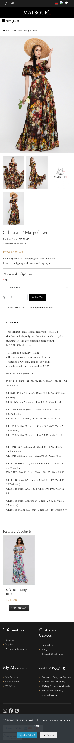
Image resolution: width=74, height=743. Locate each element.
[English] (61, 3)
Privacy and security (16, 649)
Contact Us (47, 645)
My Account (12, 677)
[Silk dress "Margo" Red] (37, 94)
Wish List (10, 686)
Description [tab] (12, 322)
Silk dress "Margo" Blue (18, 592)
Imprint (9, 644)
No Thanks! (48, 735)
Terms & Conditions (52, 654)
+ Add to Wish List (15, 307)
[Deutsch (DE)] (56, 3)
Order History (12, 681)
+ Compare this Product (42, 307)
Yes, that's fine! (27, 735)
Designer (10, 640)
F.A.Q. (45, 649)
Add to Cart (37, 297)
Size (7, 280)
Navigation (12, 21)
